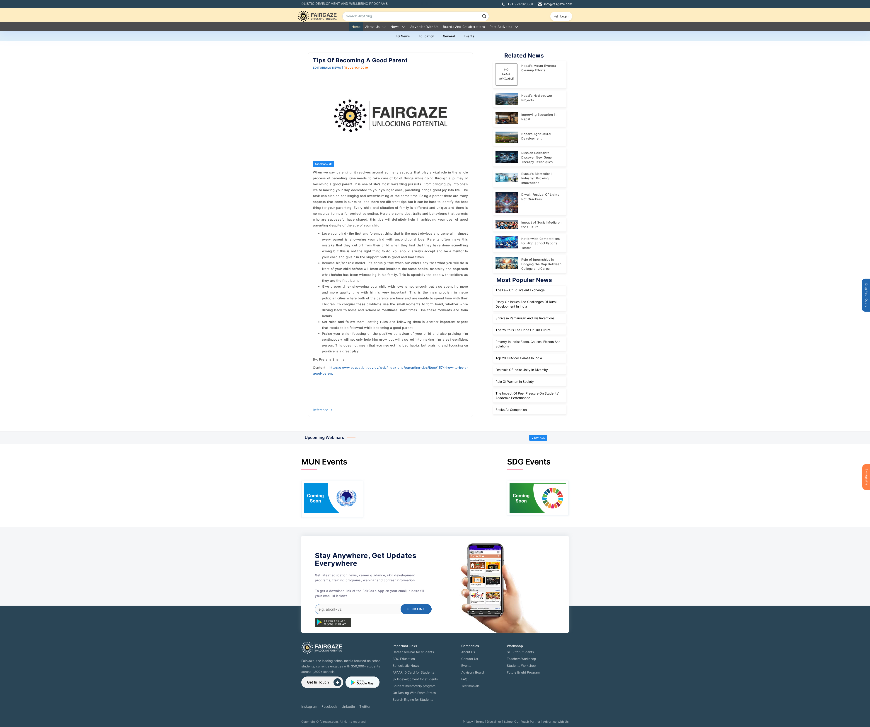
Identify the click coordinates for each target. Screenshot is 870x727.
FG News (403, 36)
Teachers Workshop (521, 659)
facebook (322, 164)
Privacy (468, 721)
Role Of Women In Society (514, 381)
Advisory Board (472, 672)
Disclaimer (494, 721)
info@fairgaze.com (558, 4)
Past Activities (501, 27)
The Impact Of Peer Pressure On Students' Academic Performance (527, 395)
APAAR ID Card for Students (413, 672)
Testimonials (470, 686)
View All (538, 437)
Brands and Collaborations (464, 27)
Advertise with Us (424, 27)
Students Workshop (521, 665)
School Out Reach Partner (522, 721)
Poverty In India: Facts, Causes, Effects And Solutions (528, 344)
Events (469, 36)
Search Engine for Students (413, 699)
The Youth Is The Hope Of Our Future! (523, 330)
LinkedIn (348, 706)
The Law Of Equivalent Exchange (520, 290)
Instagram (309, 706)
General (449, 36)
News (395, 27)
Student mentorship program (414, 686)
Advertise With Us (556, 721)
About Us (372, 27)
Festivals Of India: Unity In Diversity (521, 370)
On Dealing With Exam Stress (414, 693)
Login (564, 16)
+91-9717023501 (520, 4)
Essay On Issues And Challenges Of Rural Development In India (525, 304)
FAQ (464, 679)
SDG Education (404, 659)
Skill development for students (415, 679)
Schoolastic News (406, 665)
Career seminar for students (413, 652)
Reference (321, 410)
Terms (480, 721)
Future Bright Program (523, 672)
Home (356, 27)
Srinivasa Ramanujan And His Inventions (524, 318)
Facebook (329, 706)
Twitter (365, 706)
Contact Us (469, 659)
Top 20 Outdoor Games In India (518, 358)
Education (426, 36)
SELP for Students (520, 652)
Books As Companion (511, 410)
